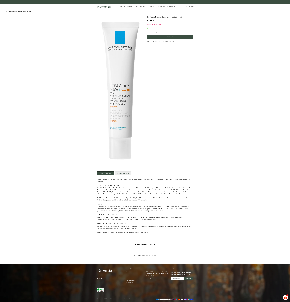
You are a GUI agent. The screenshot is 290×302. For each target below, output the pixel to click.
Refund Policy (129, 278)
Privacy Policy (129, 282)
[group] (120, 90)
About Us (128, 274)
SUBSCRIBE (188, 278)
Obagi (136, 7)
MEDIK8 (152, 7)
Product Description (105, 173)
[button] (141, 90)
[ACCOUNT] (189, 7)
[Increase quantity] (156, 32)
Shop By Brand (160, 7)
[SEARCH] (186, 7)
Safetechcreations (134, 299)
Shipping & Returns (123, 173)
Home (120, 7)
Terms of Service (130, 280)
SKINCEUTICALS (144, 7)
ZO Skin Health (128, 7)
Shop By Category (172, 7)
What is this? (100, 291)
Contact (128, 276)
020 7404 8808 (151, 276)
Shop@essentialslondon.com (155, 278)
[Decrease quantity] (148, 32)
